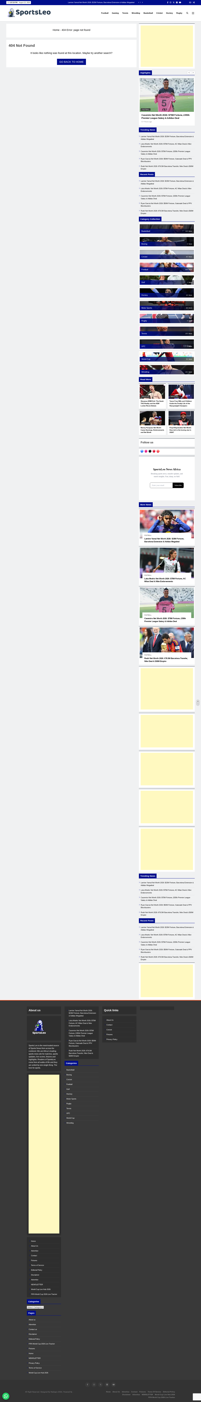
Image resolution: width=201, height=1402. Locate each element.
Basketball (148, 13)
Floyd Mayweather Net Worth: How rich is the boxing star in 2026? (180, 430)
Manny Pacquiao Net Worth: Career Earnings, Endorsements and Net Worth (152, 430)
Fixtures (34, 1260)
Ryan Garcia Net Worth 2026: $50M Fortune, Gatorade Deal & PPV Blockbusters (82, 1043)
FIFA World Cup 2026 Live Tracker (44, 1294)
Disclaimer (35, 1275)
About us (32, 1320)
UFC (68, 1113)
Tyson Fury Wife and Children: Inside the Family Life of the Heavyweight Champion (180, 403)
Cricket (159, 13)
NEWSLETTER (37, 1285)
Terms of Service (37, 1265)
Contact (34, 1256)
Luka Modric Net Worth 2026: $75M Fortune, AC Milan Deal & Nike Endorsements (103, 2)
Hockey (169, 13)
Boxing (69, 1075)
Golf (68, 1089)
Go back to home (71, 61)
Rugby (179, 13)
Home (56, 30)
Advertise (34, 1251)
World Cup (70, 1118)
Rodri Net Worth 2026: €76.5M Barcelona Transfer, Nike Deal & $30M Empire (81, 1053)
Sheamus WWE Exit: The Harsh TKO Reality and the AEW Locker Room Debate (152, 403)
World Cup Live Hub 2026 (40, 1289)
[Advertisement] (167, 46)
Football (104, 13)
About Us (34, 1246)
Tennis (125, 13)
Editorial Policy (36, 1270)
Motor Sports (71, 1099)
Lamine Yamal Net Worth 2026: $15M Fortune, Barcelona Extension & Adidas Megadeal (82, 1013)
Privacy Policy (34, 1363)
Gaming (115, 13)
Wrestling (136, 13)
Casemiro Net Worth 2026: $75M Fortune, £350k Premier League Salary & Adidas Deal (81, 1033)
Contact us (33, 1329)
